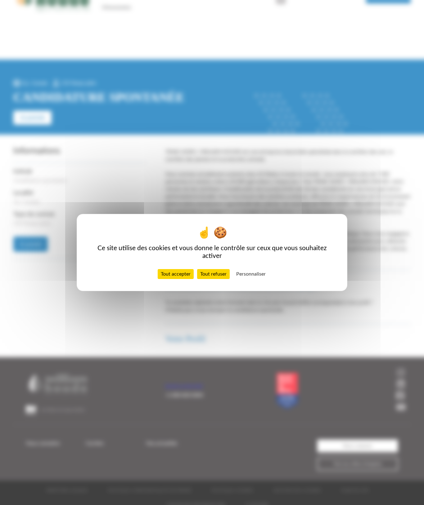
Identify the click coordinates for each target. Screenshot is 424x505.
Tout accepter (176, 274)
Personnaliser (251, 274)
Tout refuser (213, 274)
